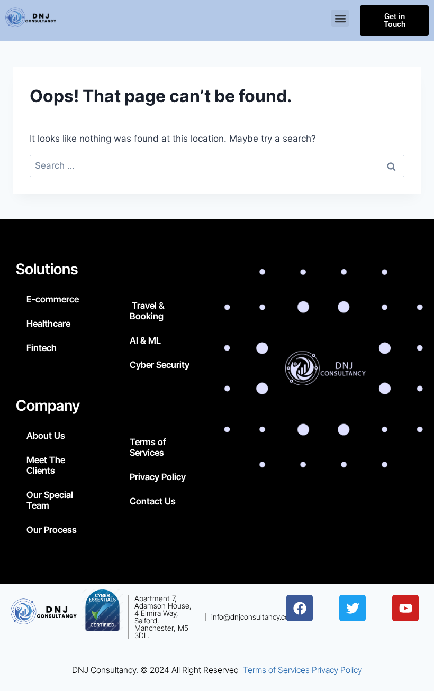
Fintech (41, 348)
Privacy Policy (158, 477)
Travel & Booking (147, 310)
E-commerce (52, 299)
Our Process (51, 529)
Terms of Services (148, 447)
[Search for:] (217, 165)
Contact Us (153, 501)
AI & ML (145, 340)
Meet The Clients (45, 465)
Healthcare (48, 323)
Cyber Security (159, 365)
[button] (340, 18)
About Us (45, 435)
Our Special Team (49, 500)
